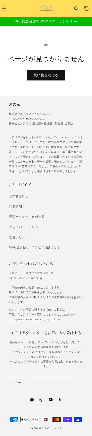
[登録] (78, 383)
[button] (76, 8)
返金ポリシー (19, 237)
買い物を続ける (46, 75)
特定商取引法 (19, 197)
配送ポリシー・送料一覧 (27, 217)
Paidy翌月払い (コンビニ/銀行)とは (34, 247)
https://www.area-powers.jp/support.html (35, 319)
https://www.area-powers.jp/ (27, 118)
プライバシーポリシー (25, 227)
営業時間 (15, 207)
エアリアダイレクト (50, 427)
